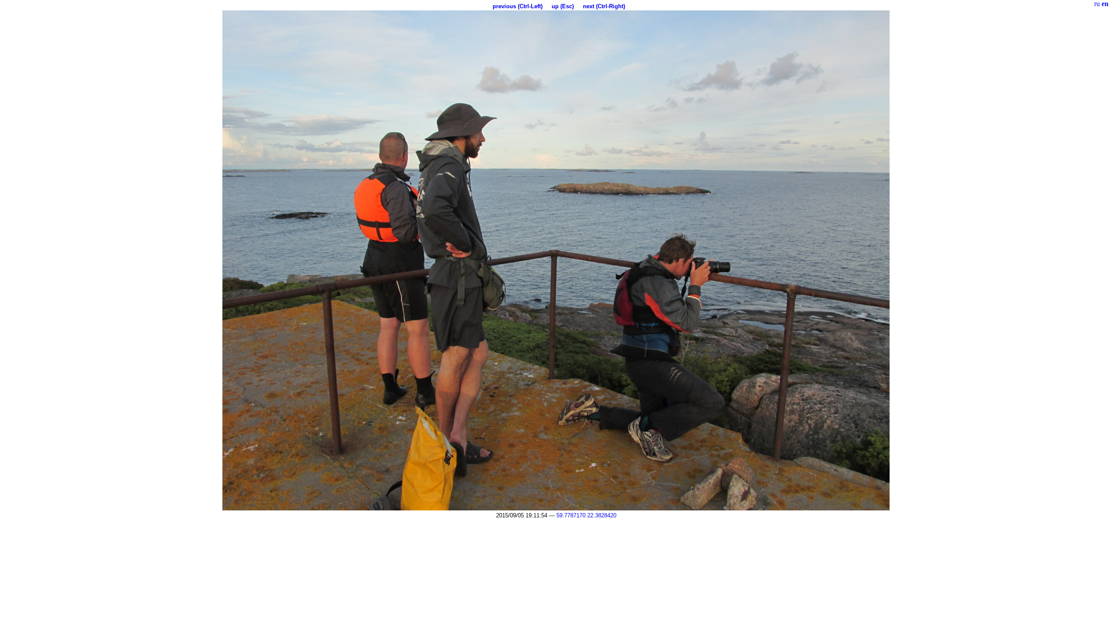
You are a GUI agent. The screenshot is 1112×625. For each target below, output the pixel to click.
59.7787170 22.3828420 (586, 515)
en (1105, 3)
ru (1097, 3)
